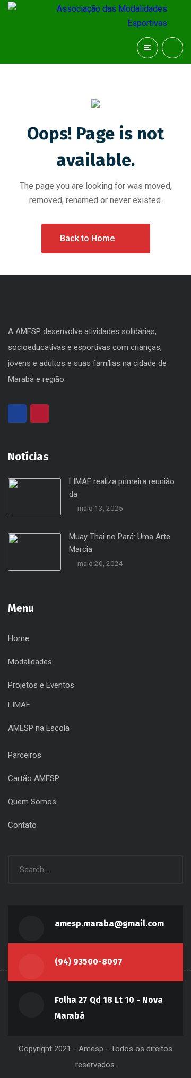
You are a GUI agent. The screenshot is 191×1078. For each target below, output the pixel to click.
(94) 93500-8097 (89, 962)
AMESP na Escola (39, 728)
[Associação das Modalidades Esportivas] (87, 16)
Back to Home (87, 238)
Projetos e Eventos (41, 685)
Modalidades (30, 662)
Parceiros (24, 755)
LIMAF (19, 704)
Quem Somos (32, 802)
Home (18, 638)
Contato (22, 825)
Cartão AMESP (33, 778)
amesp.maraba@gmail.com (109, 923)
